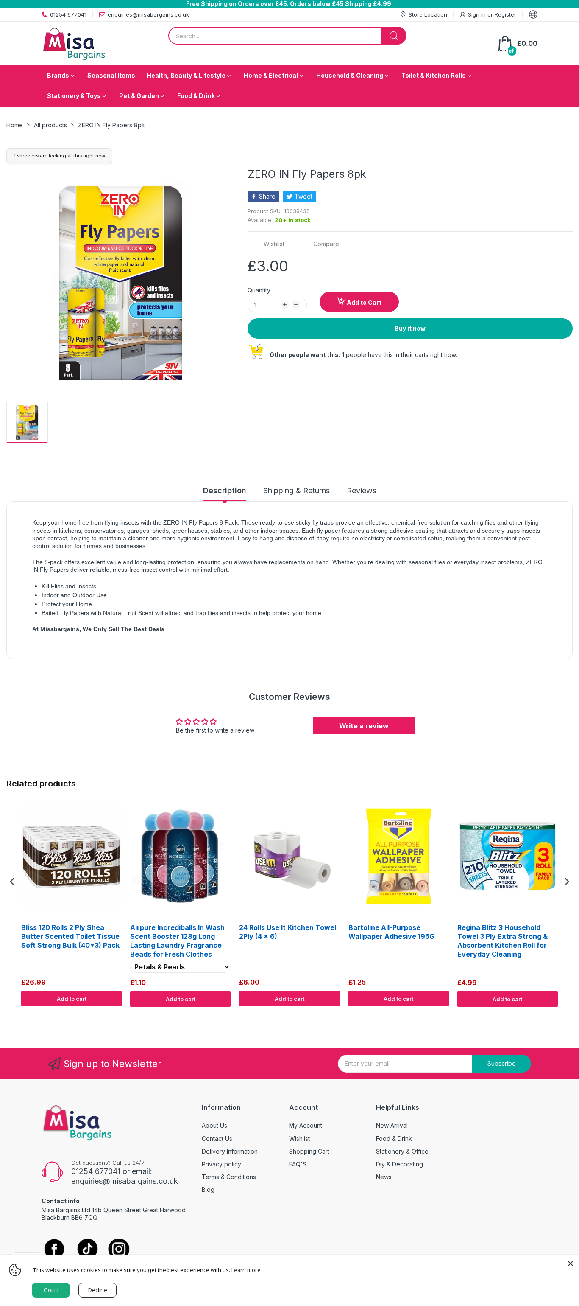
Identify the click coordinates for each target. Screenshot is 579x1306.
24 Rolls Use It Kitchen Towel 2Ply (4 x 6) (287, 932)
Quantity (259, 290)
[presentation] (12, 881)
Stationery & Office (402, 1151)
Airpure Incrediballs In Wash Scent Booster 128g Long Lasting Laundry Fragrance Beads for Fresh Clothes (177, 940)
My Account (305, 1125)
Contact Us (217, 1138)
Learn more (246, 1270)
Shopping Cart (309, 1151)
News (384, 1176)
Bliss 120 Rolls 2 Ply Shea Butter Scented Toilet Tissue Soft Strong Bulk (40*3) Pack (70, 936)
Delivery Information (230, 1151)
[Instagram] (119, 1249)
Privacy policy (221, 1164)
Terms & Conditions (229, 1176)
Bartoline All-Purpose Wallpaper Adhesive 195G (391, 932)
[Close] (570, 1263)
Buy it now (410, 328)
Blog (208, 1189)
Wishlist (299, 1138)
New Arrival (392, 1125)
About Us (214, 1125)
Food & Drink (394, 1138)
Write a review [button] (364, 726)
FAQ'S (297, 1164)
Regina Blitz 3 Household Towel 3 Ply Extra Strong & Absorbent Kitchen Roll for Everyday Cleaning (502, 940)
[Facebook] (54, 1249)
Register (505, 14)
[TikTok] (87, 1249)
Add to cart (71, 998)
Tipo (545, 1014)
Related (563, 1014)
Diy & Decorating (399, 1164)
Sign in (477, 14)
